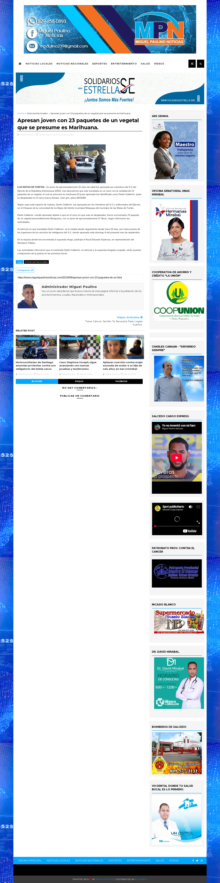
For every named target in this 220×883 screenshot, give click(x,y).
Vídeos (159, 63)
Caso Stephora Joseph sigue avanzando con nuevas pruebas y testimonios (77, 365)
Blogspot (141, 879)
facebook (121, 381)
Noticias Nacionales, (63, 134)
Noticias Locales (39, 63)
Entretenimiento (124, 63)
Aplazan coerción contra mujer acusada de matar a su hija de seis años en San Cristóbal (123, 365)
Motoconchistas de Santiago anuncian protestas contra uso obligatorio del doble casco (36, 365)
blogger (37, 381)
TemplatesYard (105, 879)
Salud (145, 63)
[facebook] (193, 861)
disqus (79, 381)
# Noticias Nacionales (36, 262)
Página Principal (30, 860)
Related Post (25, 330)
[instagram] (201, 861)
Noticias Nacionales (72, 63)
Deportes (99, 63)
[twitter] (197, 861)
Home (20, 113)
